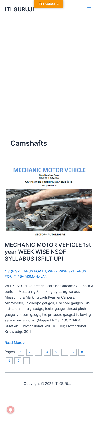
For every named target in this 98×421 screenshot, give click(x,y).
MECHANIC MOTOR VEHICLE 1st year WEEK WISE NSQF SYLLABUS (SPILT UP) (48, 251)
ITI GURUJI (19, 9)
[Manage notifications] (10, 410)
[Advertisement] (49, 70)
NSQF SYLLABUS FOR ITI (25, 271)
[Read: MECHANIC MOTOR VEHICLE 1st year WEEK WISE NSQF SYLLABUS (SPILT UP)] (49, 201)
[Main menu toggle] (89, 9)
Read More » (15, 342)
